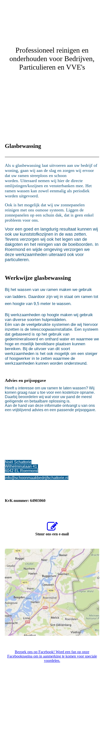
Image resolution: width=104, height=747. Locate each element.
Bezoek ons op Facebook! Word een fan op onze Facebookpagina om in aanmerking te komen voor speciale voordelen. (52, 656)
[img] (52, 18)
